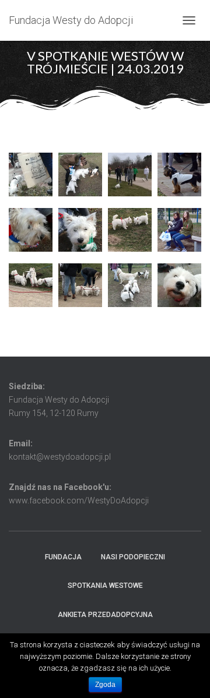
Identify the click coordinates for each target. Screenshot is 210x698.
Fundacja (63, 557)
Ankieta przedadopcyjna (105, 615)
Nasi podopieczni (133, 557)
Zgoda (105, 685)
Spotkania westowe (105, 585)
